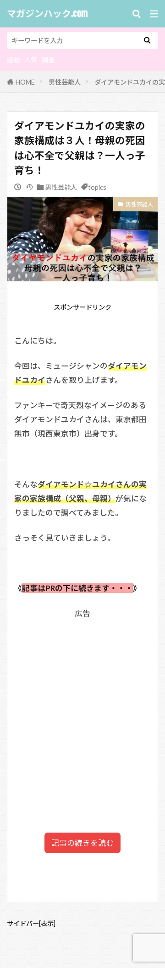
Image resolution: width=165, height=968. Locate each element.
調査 (48, 60)
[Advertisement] (82, 706)
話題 (13, 60)
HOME (25, 82)
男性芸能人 (65, 82)
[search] (147, 40)
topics (97, 187)
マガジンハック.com (47, 13)
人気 (30, 60)
